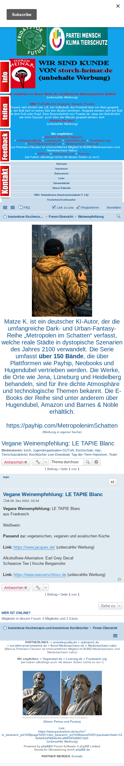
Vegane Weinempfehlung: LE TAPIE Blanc (58, 443)
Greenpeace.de (64, 153)
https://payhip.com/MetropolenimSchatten (62, 425)
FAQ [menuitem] (26, 207)
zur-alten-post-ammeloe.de (28, 645)
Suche (87, 462)
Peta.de (83, 153)
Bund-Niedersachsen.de (45, 143)
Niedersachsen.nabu (102, 645)
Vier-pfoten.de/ (75, 140)
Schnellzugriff (5, 207)
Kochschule (84, 450)
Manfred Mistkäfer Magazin (63, 137)
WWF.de (43, 153)
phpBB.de (83, 749)
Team (113, 454)
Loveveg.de (53, 140)
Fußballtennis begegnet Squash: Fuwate (62, 104)
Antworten (13, 462)
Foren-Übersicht (105, 628)
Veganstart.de (52, 658)
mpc (98, 450)
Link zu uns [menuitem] (65, 207)
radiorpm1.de (90, 642)
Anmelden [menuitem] (114, 207)
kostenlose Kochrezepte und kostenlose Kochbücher (48, 628)
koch (27, 450)
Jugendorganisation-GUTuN (53, 450)
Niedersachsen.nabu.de (82, 143)
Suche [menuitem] (119, 217)
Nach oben (119, 579)
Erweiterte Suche (96, 462)
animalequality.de (65, 642)
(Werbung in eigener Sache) (62, 432)
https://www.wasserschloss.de (40, 574)
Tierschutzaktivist (14, 454)
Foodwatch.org (99, 140)
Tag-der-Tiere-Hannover (89, 454)
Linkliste (13, 207)
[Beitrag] (4, 500)
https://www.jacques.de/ (34, 547)
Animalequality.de (29, 140)
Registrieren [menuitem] (90, 207)
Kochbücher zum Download (49, 454)
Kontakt (77, 756)
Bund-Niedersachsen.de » (69, 645)
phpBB (46, 746)
